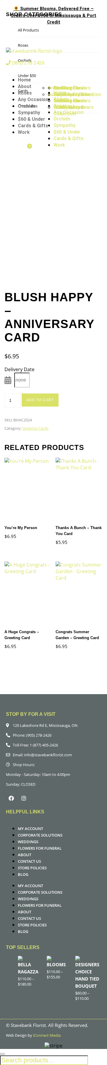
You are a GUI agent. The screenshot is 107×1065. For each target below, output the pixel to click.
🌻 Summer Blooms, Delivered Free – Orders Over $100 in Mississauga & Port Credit (53, 15)
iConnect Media (47, 1035)
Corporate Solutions (40, 835)
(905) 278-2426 (28, 63)
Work (24, 132)
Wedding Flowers (72, 100)
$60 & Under (31, 119)
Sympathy (29, 112)
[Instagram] (23, 798)
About (25, 86)
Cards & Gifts (33, 125)
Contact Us (29, 861)
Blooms (56, 964)
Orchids (26, 106)
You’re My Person (20, 528)
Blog (23, 874)
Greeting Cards (35, 428)
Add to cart (40, 400)
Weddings (28, 841)
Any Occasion (33, 99)
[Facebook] (11, 798)
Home (24, 80)
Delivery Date (19, 369)
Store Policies (32, 867)
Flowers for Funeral (40, 848)
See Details (14, 490)
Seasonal (64, 107)
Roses (25, 93)
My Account (30, 828)
